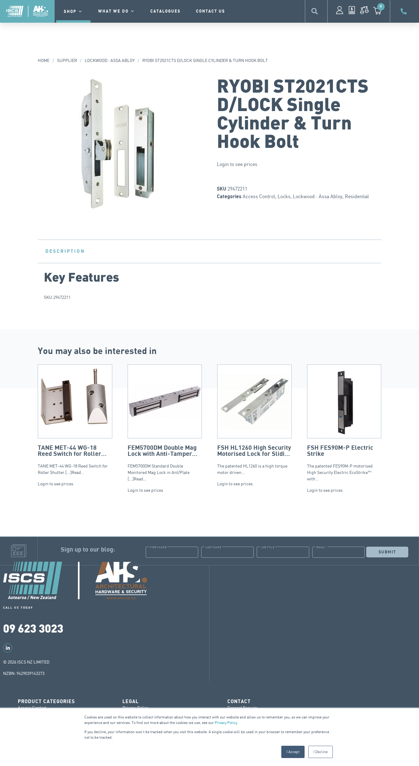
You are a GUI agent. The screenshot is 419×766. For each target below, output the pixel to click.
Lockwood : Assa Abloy (110, 60)
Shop (70, 12)
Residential (357, 196)
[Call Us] (404, 11)
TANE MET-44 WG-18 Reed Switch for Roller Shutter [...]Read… (73, 460)
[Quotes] (352, 10)
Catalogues (165, 11)
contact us (210, 11)
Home (43, 60)
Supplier (67, 60)
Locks (284, 196)
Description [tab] (65, 251)
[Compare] (364, 10)
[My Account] (340, 10)
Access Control (259, 196)
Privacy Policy (226, 722)
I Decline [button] (320, 751)
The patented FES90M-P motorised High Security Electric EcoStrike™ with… (340, 463)
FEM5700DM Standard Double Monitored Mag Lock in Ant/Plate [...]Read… (162, 463)
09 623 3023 (33, 628)
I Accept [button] (292, 751)
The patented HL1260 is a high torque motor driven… (254, 460)
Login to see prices (237, 164)
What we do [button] (113, 11)
